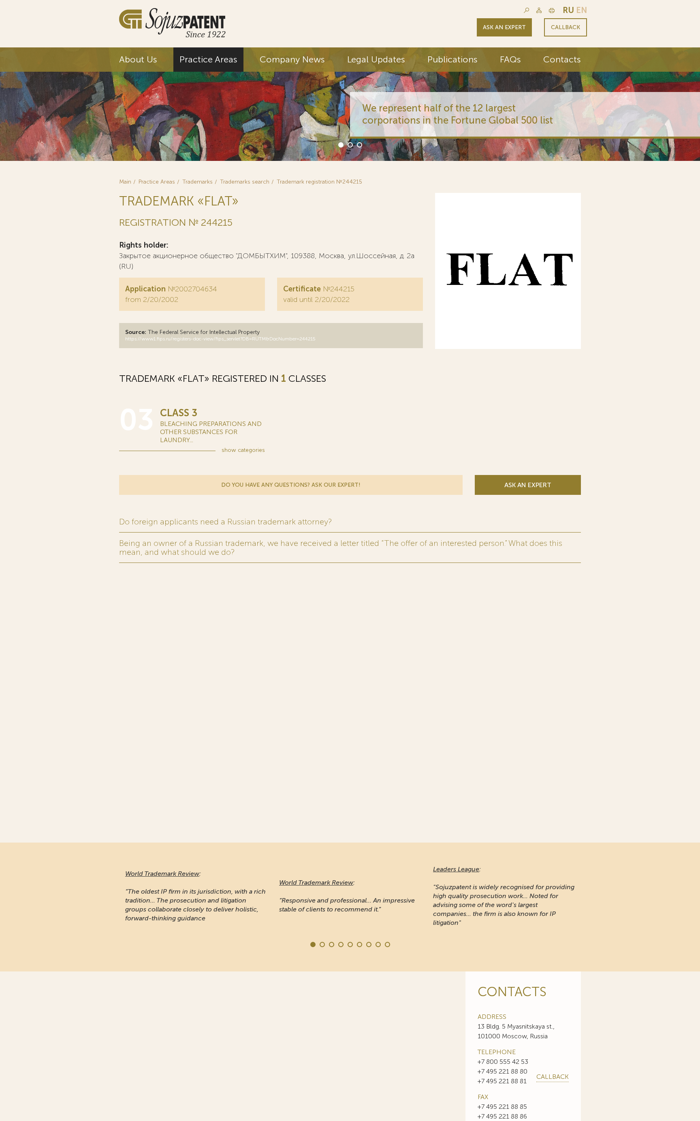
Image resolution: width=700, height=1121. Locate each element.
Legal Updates (376, 59)
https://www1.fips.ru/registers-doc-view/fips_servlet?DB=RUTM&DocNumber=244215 (220, 339)
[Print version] (552, 10)
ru (568, 10)
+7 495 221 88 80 (502, 1071)
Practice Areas (208, 59)
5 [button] (350, 944)
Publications (452, 59)
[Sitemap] (539, 10)
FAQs (510, 59)
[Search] (526, 10)
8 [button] (378, 944)
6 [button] (359, 944)
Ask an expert (504, 27)
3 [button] (359, 144)
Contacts (562, 59)
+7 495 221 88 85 (502, 1106)
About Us (138, 59)
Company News (292, 59)
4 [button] (340, 944)
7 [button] (368, 944)
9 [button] (387, 944)
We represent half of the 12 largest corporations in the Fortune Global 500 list (457, 114)
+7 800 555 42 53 (503, 1061)
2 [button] (350, 144)
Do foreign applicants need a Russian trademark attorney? (225, 521)
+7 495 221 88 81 (502, 1081)
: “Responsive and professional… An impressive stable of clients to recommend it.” (347, 896)
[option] (350, 104)
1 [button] (340, 144)
